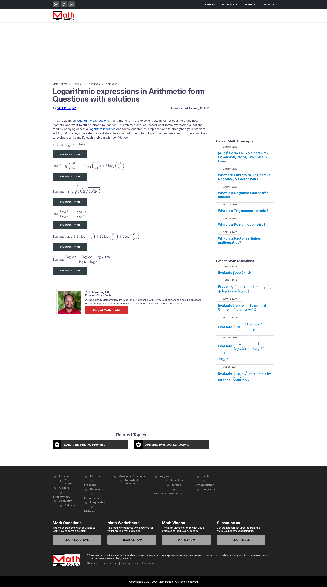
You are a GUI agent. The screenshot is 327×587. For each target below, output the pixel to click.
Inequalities (97, 502)
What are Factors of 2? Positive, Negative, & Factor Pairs (244, 177)
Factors (95, 476)
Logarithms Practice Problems (84, 444)
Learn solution (70, 154)
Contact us (148, 563)
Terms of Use (109, 563)
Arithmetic (65, 476)
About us (92, 563)
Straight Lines (175, 480)
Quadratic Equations (132, 476)
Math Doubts (60, 83)
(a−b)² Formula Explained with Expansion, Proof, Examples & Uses (243, 157)
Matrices (90, 511)
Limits (205, 476)
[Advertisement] (155, 48)
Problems (77, 83)
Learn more (241, 540)
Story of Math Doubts (106, 310)
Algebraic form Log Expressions (167, 444)
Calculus (268, 4)
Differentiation (205, 484)
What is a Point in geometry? (242, 225)
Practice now (132, 540)
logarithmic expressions (93, 120)
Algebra (209, 4)
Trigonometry (229, 4)
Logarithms (94, 83)
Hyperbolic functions (132, 482)
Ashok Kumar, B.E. (66, 108)
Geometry (250, 4)
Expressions (112, 83)
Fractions (90, 484)
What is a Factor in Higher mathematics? (239, 240)
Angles (164, 476)
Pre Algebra (70, 482)
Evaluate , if (242, 307)
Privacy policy (130, 563)
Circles (176, 484)
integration (209, 489)
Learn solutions (77, 540)
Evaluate (241, 327)
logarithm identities (102, 129)
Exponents (97, 489)
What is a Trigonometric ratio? (243, 211)
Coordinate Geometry (168, 493)
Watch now (186, 540)
